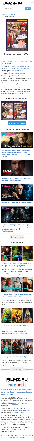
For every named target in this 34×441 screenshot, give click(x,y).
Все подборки (17, 370)
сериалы (25, 389)
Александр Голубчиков (22, 410)
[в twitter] (15, 385)
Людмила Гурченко (7, 68)
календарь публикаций (24, 392)
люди (3, 392)
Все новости (17, 237)
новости (11, 389)
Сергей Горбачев (18, 412)
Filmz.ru (15, 404)
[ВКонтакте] (10, 385)
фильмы (18, 389)
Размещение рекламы (17, 437)
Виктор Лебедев (18, 76)
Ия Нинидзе (12, 66)
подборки (11, 392)
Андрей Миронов (23, 66)
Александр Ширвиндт (22, 68)
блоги (30, 389)
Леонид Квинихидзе (17, 71)
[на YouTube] (19, 385)
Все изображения (17, 123)
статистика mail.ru (7, 394)
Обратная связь (26, 435)
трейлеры (4, 389)
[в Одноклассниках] (23, 385)
